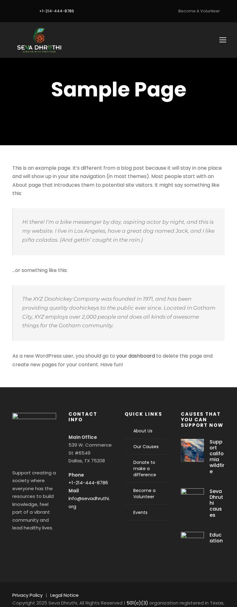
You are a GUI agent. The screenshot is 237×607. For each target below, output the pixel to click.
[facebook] (12, 11)
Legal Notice (64, 595)
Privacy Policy (27, 595)
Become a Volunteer (144, 493)
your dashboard (135, 355)
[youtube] (21, 11)
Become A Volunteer (199, 11)
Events (140, 512)
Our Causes (146, 447)
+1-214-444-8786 (88, 482)
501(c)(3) (137, 603)
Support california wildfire (217, 456)
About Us (142, 431)
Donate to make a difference (144, 468)
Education (216, 537)
